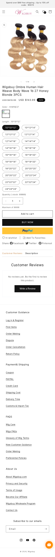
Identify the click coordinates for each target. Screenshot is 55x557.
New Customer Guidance (19, 444)
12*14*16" (10, 141)
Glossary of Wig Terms (17, 438)
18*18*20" (30, 161)
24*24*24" (11, 189)
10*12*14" (30, 127)
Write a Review (27, 288)
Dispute (10, 340)
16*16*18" (11, 155)
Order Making (13, 333)
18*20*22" (11, 168)
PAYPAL (10, 379)
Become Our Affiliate (16, 496)
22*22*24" (30, 182)
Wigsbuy (31, 551)
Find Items (11, 327)
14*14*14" (30, 141)
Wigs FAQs (11, 431)
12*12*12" (10, 134)
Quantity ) (14, 194)
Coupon (10, 372)
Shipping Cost (13, 392)
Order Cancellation (15, 347)
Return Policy (13, 353)
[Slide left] (21, 82)
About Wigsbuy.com (16, 476)
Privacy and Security (17, 483)
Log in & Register (15, 320)
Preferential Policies (16, 458)
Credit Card (12, 385)
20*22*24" (31, 175)
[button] (3, 11)
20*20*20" (31, 168)
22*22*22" (11, 182)
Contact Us (11, 510)
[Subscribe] (46, 528)
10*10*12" (10, 127)
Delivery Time (13, 399)
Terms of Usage (14, 490)
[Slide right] (34, 82)
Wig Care (10, 424)
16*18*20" (30, 155)
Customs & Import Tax (17, 405)
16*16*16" (30, 148)
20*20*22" (11, 175)
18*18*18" (11, 161)
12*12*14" (29, 134)
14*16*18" (11, 148)
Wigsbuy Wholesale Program (20, 503)
